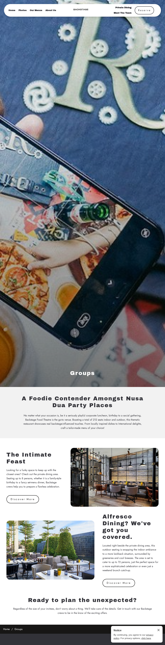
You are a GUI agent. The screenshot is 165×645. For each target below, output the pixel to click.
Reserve (144, 10)
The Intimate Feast (29, 458)
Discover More (23, 499)
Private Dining (123, 7)
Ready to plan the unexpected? (82, 600)
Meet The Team (122, 13)
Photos (23, 10)
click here (146, 638)
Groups (82, 373)
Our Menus (36, 10)
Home (12, 10)
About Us (50, 10)
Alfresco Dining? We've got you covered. (126, 526)
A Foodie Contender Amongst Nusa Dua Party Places (82, 401)
